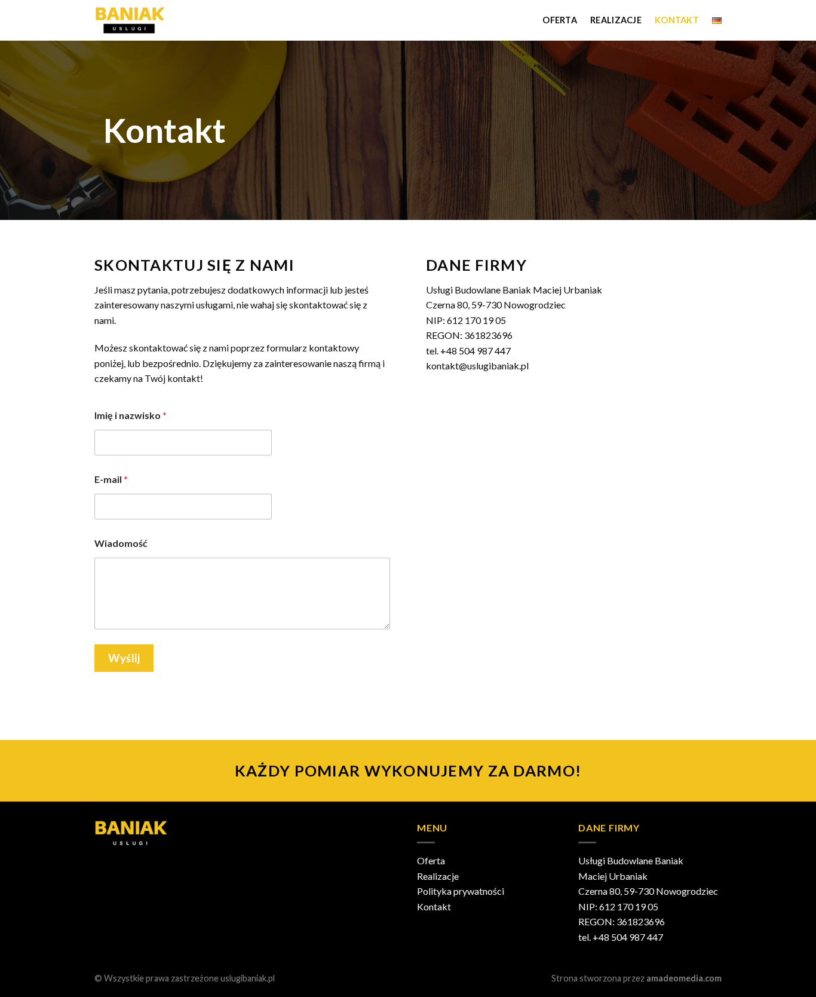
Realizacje (616, 20)
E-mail (111, 479)
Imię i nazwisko (130, 415)
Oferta (559, 20)
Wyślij (124, 658)
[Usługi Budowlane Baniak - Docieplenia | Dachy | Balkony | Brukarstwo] (141, 20)
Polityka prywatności (460, 891)
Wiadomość (121, 543)
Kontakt (677, 20)
